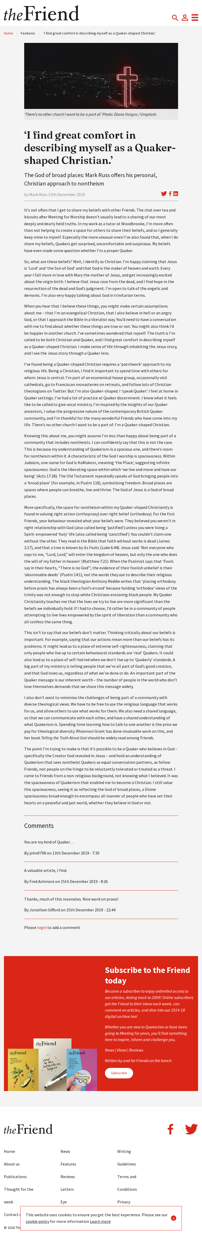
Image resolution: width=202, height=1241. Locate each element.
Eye (63, 1201)
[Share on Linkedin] (175, 193)
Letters (67, 1189)
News (65, 1151)
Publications (15, 1176)
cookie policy (37, 1221)
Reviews (67, 1176)
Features (68, 1164)
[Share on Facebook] (170, 193)
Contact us (13, 1214)
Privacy (123, 1201)
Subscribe (119, 1073)
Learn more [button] (100, 1221)
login (42, 927)
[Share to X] (164, 193)
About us (12, 1164)
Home (8, 33)
